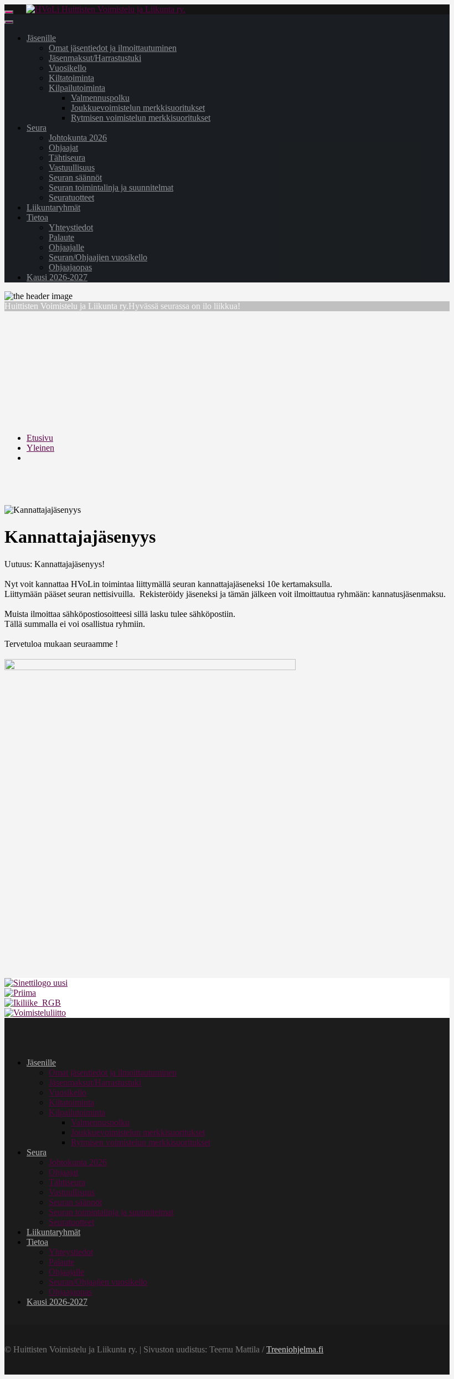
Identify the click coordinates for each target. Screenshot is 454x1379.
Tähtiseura (67, 157)
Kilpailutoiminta (77, 87)
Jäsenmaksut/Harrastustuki (95, 58)
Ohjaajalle (66, 247)
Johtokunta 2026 (78, 137)
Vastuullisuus (72, 167)
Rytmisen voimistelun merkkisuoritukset (140, 117)
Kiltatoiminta (71, 78)
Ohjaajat (63, 147)
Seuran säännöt (75, 177)
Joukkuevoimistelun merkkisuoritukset (138, 107)
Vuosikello (67, 68)
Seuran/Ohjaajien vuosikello (98, 257)
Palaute (61, 237)
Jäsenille (41, 38)
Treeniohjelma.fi (294, 1349)
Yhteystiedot (71, 227)
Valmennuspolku (100, 97)
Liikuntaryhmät (53, 207)
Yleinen (40, 447)
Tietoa (37, 217)
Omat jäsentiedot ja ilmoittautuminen (113, 48)
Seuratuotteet (71, 197)
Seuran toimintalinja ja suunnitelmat (111, 187)
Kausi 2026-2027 (57, 277)
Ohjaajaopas (70, 267)
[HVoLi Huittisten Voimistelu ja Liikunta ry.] (105, 9)
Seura (37, 127)
